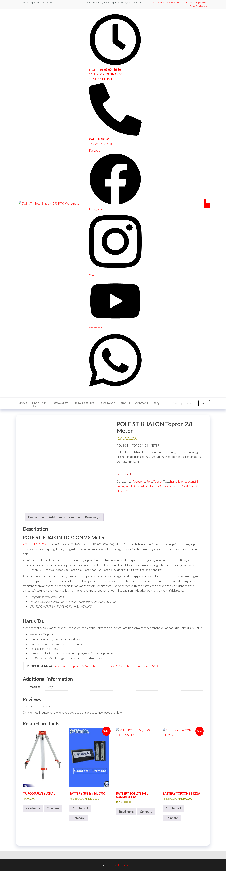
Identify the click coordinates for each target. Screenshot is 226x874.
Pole (149, 481)
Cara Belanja (158, 2)
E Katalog (108, 403)
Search (204, 403)
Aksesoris (139, 481)
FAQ (156, 403)
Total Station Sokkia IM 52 (106, 666)
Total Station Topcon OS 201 (141, 666)
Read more (33, 808)
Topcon (158, 481)
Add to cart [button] (80, 808)
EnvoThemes (119, 865)
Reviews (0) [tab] (92, 517)
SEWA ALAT (60, 403)
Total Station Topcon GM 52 (71, 666)
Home (23, 403)
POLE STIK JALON (34, 544)
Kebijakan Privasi (174, 2)
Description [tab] (36, 517)
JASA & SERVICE (84, 403)
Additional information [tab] (64, 517)
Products (39, 404)
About (125, 403)
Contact (141, 403)
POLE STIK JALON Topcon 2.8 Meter (148, 486)
